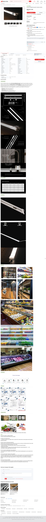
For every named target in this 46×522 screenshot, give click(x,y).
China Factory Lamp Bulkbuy (15, 513)
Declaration (30, 519)
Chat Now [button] (41, 12)
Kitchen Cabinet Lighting (31, 508)
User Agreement (26, 519)
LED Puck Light (25, 508)
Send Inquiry (31, 12)
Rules (44, 3)
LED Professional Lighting (8, 4)
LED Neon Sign (2, 501)
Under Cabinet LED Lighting (19, 508)
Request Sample (39, 14)
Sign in (44, 1)
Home (1, 4)
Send (5, 478)
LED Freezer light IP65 (3, 502)
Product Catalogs (10, 498)
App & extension (37, 3)
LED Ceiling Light (3, 508)
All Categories (3, 3)
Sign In (27, 50)
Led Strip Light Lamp (3, 513)
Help (33, 3)
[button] (30, 55)
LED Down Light (13, 508)
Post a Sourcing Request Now (19, 478)
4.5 (34, 54)
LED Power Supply (14, 502)
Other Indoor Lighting (8, 508)
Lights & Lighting (4, 4)
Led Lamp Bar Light (9, 513)
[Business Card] (44, 56)
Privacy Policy (33, 519)
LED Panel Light (35, 501)
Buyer (29, 3)
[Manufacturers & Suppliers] (4, 1)
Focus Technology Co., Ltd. (18, 519)
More (1, 514)
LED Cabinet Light (13, 4)
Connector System (14, 501)
